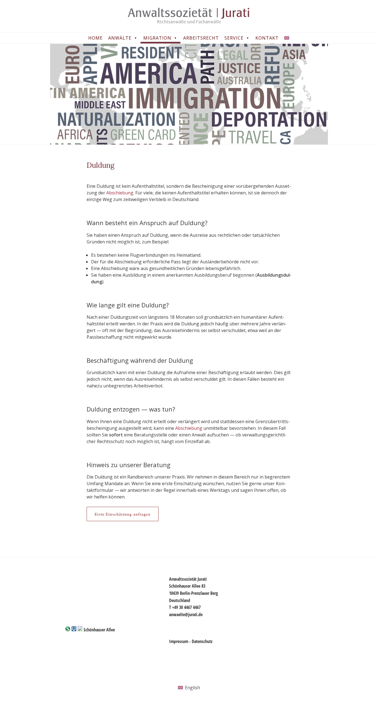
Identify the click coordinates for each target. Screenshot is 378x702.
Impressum (178, 641)
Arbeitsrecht (201, 38)
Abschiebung (119, 193)
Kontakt (267, 38)
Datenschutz (202, 641)
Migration (157, 38)
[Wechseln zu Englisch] (287, 37)
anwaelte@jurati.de (186, 614)
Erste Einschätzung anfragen (123, 514)
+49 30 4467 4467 (186, 607)
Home (95, 38)
